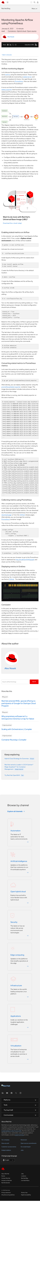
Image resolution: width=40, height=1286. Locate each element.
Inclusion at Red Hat (6, 1180)
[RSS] (36, 45)
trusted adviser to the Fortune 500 (11, 1131)
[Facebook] (11, 1094)
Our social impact (26, 1147)
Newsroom (24, 1140)
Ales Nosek (10, 37)
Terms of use (24, 1192)
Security (14, 922)
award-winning (19, 1135)
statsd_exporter (6, 90)
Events (3, 1176)
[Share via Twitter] (13, 45)
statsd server (27, 77)
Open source (31, 31)
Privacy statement (6, 1192)
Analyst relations (6, 1150)
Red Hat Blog (5, 8)
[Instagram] (20, 1094)
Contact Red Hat (5, 1178)
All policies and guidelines (8, 1195)
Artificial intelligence (19, 861)
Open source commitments (28, 1143)
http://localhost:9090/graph (24, 560)
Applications (16, 1016)
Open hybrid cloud (18, 891)
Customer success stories (8, 1147)
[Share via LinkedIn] (10, 45)
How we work (5, 1143)
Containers (12, 31)
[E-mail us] (16, 45)
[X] (16, 1094)
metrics (7, 75)
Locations (23, 1176)
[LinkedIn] (2, 1094)
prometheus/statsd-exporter (11, 387)
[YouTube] (7, 1094)
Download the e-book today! (12, 223)
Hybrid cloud (21, 31)
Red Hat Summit (5, 1182)
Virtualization (16, 1045)
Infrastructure (16, 985)
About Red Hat (5, 1173)
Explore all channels (15, 811)
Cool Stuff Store (25, 1180)
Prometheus (18, 81)
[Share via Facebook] (8, 45)
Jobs (22, 1150)
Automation (15, 830)
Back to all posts (7, 55)
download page (6, 515)
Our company (5, 1140)
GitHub (22, 515)
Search (34, 681)
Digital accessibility (26, 1195)
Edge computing (17, 955)
